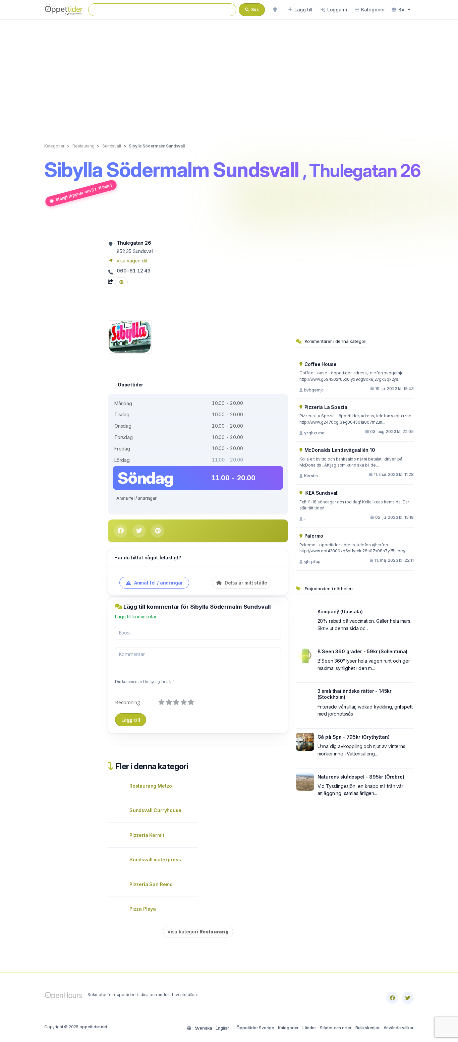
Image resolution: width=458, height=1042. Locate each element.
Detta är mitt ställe (245, 583)
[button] (401, 9)
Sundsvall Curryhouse (155, 810)
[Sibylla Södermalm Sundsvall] (130, 336)
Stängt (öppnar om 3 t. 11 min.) (83, 192)
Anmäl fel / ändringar (136, 498)
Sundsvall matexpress (155, 859)
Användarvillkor (399, 1027)
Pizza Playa (142, 909)
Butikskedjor (367, 1027)
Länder (309, 1027)
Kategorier (288, 1027)
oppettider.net (93, 1026)
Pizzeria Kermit (146, 835)
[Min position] (275, 9)
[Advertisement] (229, 74)
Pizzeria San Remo (151, 884)
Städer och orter (336, 1027)
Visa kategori (198, 931)
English (223, 1028)
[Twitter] (408, 998)
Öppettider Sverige (255, 1027)
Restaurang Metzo (150, 786)
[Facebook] (392, 998)
